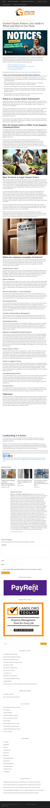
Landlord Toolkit (42, 1)
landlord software (25, 458)
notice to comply (20, 459)
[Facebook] (4, 456)
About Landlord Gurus (19, 4)
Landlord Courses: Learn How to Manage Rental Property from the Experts (20, 683)
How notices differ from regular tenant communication (21, 66)
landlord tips (33, 458)
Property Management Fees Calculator (12, 728)
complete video (37, 72)
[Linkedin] (9, 456)
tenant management (36, 459)
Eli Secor (5, 28)
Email (3, 564)
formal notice (9, 458)
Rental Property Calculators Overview (11, 707)
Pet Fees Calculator (7, 731)
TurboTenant (12, 185)
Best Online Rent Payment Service (11, 659)
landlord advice (17, 458)
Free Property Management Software (11, 678)
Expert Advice (6, 4)
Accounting (6, 742)
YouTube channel (24, 72)
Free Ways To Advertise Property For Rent (12, 662)
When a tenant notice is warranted (16, 64)
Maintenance (6, 752)
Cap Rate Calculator (7, 712)
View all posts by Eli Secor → (17, 531)
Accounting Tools (7, 673)
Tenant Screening (7, 769)
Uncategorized (6, 771)
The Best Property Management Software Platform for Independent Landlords (21, 792)
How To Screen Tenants (8, 670)
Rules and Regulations (17, 20)
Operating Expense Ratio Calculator (11, 723)
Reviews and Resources (27, 1)
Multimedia (6, 755)
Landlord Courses (13, 1)
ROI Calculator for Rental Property (11, 726)
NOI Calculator (6, 710)
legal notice (13, 459)
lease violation (6, 459)
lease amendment (41, 458)
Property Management (8, 758)
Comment (4, 544)
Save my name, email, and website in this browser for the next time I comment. (22, 569)
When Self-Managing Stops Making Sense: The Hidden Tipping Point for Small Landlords (23, 790)
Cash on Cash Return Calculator (10, 718)
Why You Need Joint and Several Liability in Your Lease (25, 482)
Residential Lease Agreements (10, 675)
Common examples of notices (15, 69)
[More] (11, 456)
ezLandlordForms (42, 185)
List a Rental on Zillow (8, 665)
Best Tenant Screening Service (10, 667)
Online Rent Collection (8, 694)
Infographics (6, 744)
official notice (28, 459)
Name (3, 560)
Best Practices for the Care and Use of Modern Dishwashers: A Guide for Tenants (21, 787)
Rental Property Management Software (12, 656)
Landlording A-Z (7, 20)
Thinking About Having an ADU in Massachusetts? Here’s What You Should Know (22, 782)
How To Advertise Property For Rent (11, 697)
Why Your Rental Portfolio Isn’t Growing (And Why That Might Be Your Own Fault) (22, 784)
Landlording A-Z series (10, 438)
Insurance (5, 747)
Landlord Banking (7, 681)
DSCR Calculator (7, 720)
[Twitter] (6, 456)
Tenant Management (29, 20)
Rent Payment (6, 760)
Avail (5, 185)
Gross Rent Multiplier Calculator (10, 715)
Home (4, 1)
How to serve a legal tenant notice (16, 67)
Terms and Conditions (31, 804)
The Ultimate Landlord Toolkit (10, 654)
